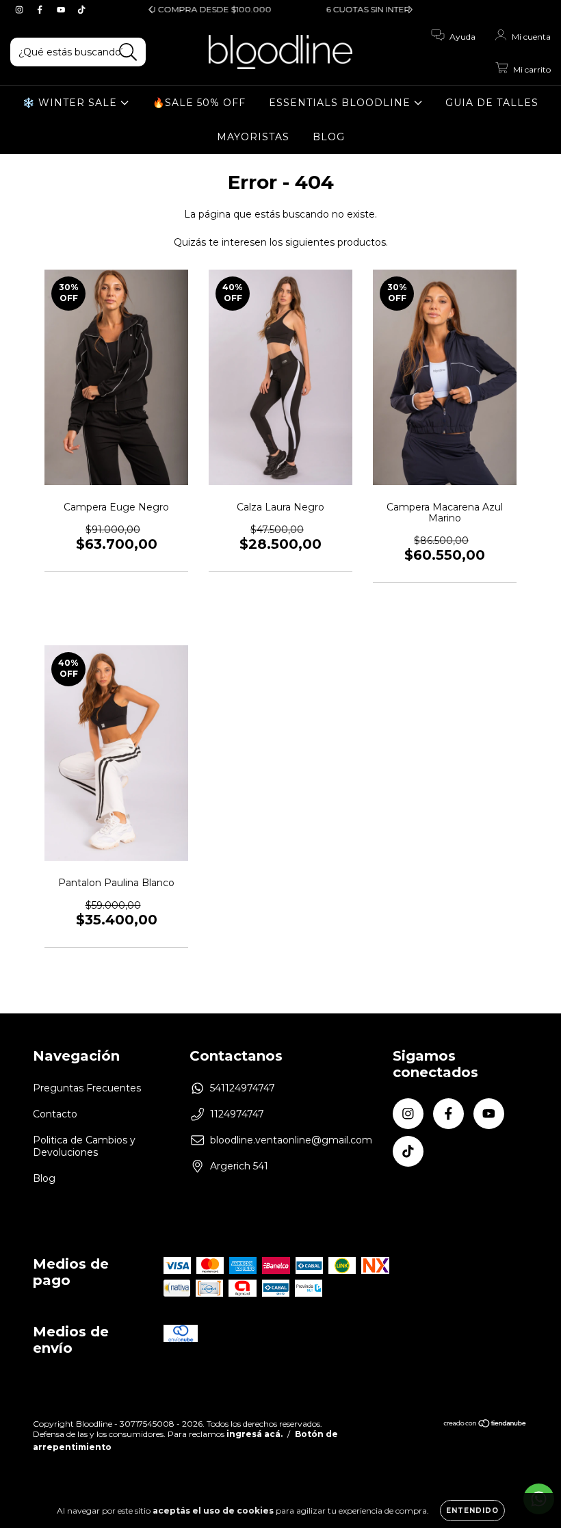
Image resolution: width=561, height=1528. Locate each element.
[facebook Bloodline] (41, 9)
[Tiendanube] (485, 1425)
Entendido (472, 1510)
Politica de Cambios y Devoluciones (84, 1146)
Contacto (55, 1114)
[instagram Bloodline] (20, 9)
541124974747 (242, 1088)
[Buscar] (128, 52)
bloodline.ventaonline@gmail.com (291, 1140)
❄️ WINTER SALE (71, 102)
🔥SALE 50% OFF (199, 102)
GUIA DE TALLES (491, 102)
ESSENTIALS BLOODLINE (341, 102)
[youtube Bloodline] (62, 9)
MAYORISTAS (253, 137)
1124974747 (237, 1114)
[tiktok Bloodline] (81, 9)
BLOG (329, 137)
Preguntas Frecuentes (87, 1088)
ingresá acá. (254, 1434)
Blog (44, 1178)
